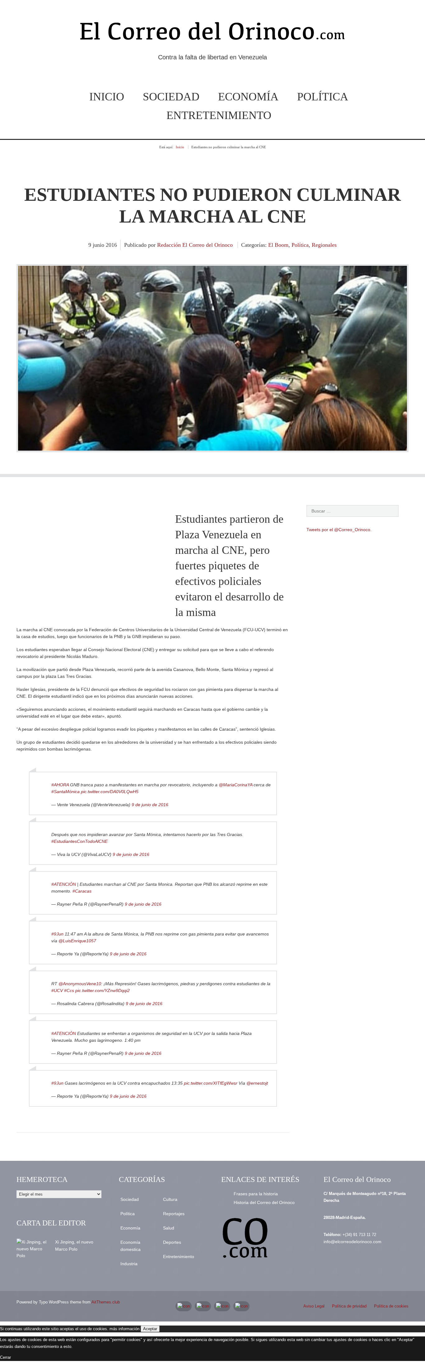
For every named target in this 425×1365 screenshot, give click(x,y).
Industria (129, 1263)
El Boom (278, 245)
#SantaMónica (65, 791)
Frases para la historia (256, 1193)
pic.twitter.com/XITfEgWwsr (210, 1083)
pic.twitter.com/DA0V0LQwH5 (109, 791)
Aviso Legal (314, 1306)
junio (99, 245)
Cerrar (5, 1357)
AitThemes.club (105, 1302)
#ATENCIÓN (63, 884)
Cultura (170, 1199)
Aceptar (150, 1328)
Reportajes (173, 1213)
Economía (248, 96)
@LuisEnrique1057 (77, 940)
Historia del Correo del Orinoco (264, 1202)
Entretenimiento (218, 115)
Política (322, 96)
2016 (111, 245)
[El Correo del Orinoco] (212, 33)
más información (124, 1328)
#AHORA (60, 784)
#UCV (57, 990)
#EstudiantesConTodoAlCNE (79, 841)
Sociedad (171, 96)
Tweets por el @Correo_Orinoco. (338, 529)
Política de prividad (349, 1306)
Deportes (172, 1242)
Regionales (324, 245)
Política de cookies (391, 1306)
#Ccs (69, 990)
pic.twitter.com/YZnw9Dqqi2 (102, 990)
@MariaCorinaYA (235, 784)
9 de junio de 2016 (150, 804)
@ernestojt (257, 1083)
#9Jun (57, 933)
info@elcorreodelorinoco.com (352, 1241)
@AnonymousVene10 (79, 983)
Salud (168, 1227)
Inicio (106, 96)
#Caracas (81, 891)
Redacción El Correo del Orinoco (195, 245)
